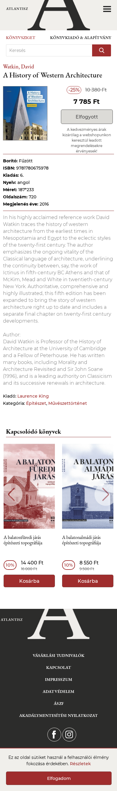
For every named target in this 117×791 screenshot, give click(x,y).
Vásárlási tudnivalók (58, 655)
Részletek (80, 763)
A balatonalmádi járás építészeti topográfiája (81, 540)
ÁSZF (59, 703)
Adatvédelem (58, 691)
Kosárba (29, 581)
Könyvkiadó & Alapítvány (80, 37)
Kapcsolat (58, 667)
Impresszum (58, 679)
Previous (11, 494)
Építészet (36, 403)
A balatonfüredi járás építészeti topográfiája (23, 540)
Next (105, 494)
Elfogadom (59, 778)
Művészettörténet (67, 403)
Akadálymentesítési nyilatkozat (58, 715)
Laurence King (33, 396)
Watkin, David (18, 66)
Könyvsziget (20, 37)
